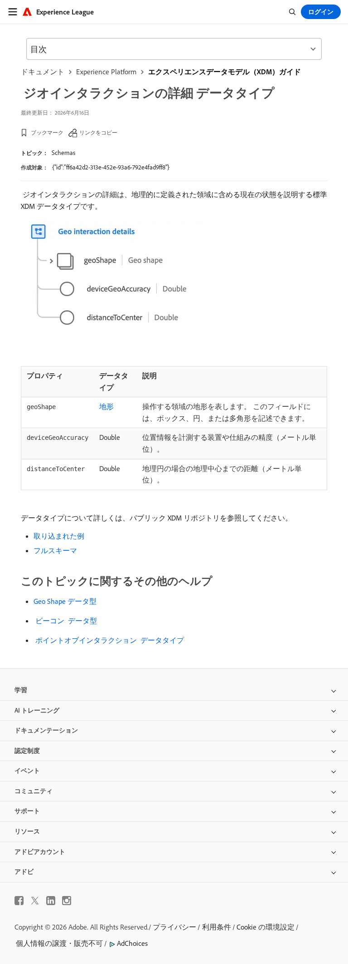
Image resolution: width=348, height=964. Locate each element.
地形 (106, 406)
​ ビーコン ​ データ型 (65, 620)
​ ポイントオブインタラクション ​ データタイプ (109, 640)
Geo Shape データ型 (65, 601)
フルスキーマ (55, 550)
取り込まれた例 (59, 535)
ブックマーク (47, 132)
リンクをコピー (98, 132)
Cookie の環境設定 (266, 926)
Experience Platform (106, 71)
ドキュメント (42, 71)
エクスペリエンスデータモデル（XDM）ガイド (224, 71)
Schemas (63, 153)
